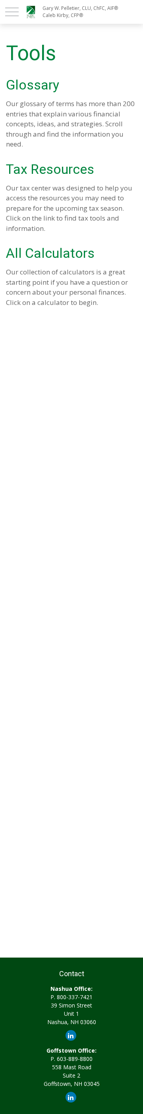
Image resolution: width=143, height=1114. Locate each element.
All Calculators (50, 253)
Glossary (32, 85)
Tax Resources (50, 169)
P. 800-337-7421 (71, 997)
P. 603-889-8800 (71, 1059)
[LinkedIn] (71, 1035)
